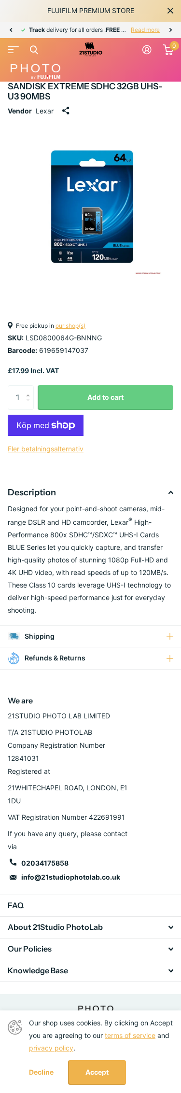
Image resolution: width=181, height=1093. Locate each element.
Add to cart (105, 397)
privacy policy (51, 1048)
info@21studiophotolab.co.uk (70, 877)
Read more (145, 29)
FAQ (16, 905)
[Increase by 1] (30, 388)
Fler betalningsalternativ (46, 449)
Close (170, 10)
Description (32, 492)
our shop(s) (70, 325)
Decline (41, 1072)
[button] (10, 30)
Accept (97, 1072)
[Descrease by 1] (30, 405)
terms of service (130, 1035)
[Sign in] (147, 49)
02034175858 (45, 863)
